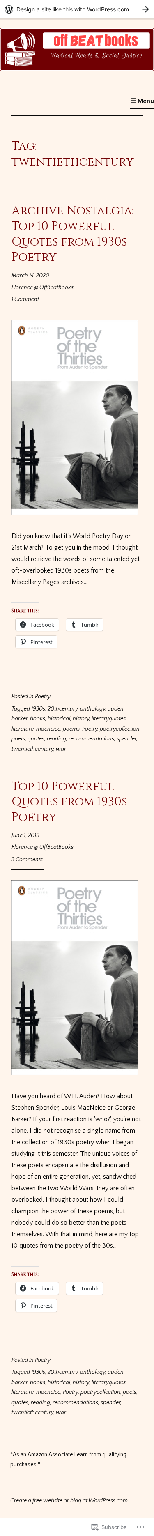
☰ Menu (142, 101)
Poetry (43, 696)
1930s (38, 709)
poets (18, 739)
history (81, 718)
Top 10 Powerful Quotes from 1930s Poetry (69, 802)
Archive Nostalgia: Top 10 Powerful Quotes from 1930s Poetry (72, 234)
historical (59, 718)
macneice (48, 729)
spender (126, 739)
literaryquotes (109, 718)
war (61, 749)
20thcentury (63, 709)
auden (116, 709)
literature (22, 729)
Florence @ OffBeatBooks (42, 287)
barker (19, 718)
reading (56, 739)
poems (71, 729)
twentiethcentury (32, 749)
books (37, 718)
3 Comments (27, 859)
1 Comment (25, 299)
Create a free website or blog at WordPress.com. (69, 1500)
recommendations (91, 739)
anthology (92, 709)
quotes (36, 739)
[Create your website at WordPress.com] (77, 9)
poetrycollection (120, 729)
